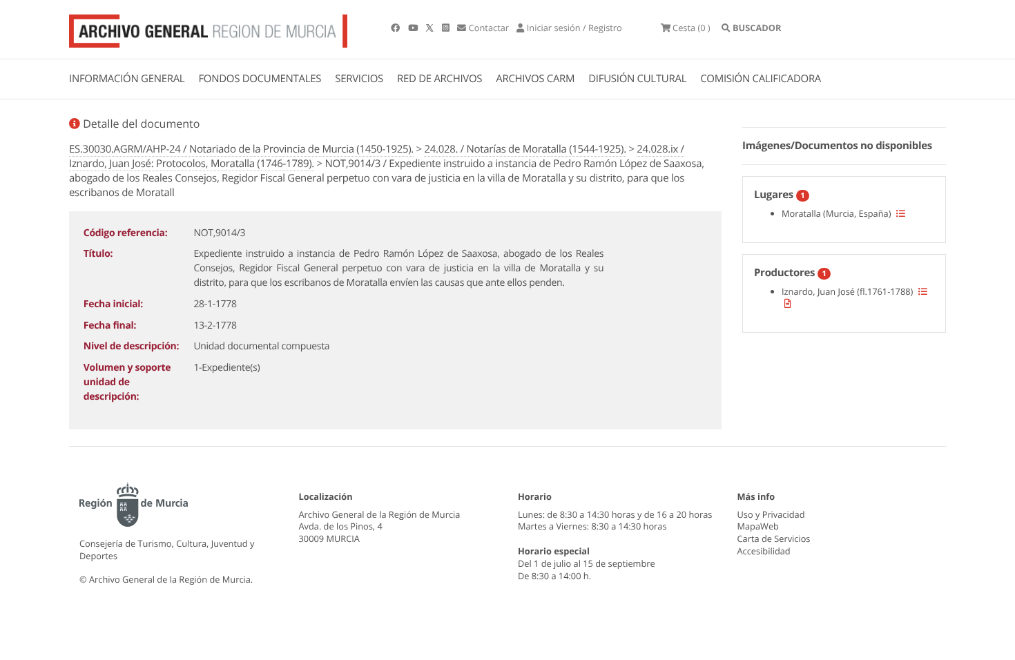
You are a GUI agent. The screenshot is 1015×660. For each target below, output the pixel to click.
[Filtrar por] (900, 213)
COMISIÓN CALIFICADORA (760, 79)
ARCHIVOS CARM (535, 79)
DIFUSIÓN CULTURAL (637, 79)
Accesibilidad (764, 551)
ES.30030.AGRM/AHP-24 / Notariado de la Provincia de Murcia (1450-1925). (241, 149)
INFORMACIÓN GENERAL (126, 79)
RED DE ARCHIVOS (439, 79)
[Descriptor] (788, 303)
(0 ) (691, 27)
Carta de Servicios (774, 538)
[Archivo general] (208, 28)
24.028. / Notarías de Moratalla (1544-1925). (525, 149)
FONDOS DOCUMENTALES (259, 79)
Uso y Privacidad (771, 514)
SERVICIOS (359, 79)
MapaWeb (758, 526)
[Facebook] (396, 27)
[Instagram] (447, 27)
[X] (430, 27)
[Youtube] (414, 27)
